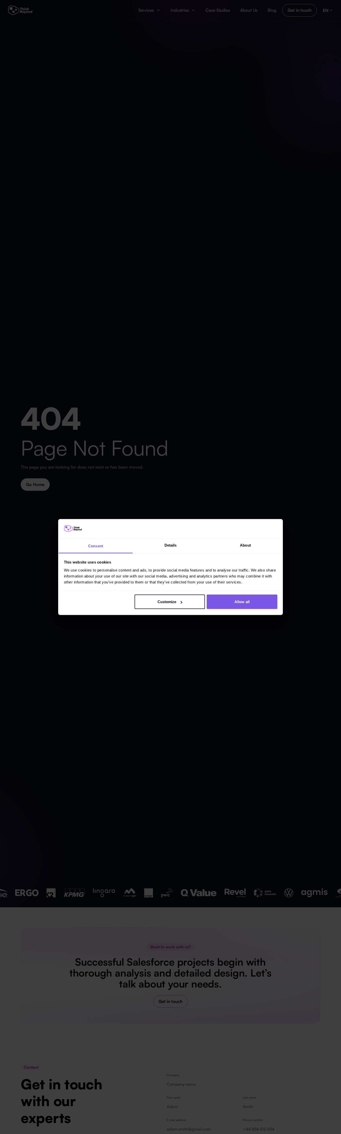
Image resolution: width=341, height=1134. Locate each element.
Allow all (242, 602)
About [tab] (245, 545)
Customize (167, 602)
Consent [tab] (95, 546)
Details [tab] (171, 545)
